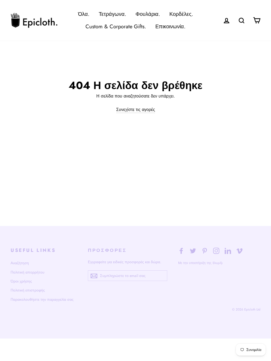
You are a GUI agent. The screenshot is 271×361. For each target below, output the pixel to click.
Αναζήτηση (20, 263)
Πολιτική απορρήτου (27, 272)
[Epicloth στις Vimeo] (239, 250)
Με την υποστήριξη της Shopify (200, 263)
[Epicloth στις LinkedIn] (228, 250)
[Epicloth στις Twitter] (193, 250)
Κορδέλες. (181, 14)
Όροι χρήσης (21, 281)
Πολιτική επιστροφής (28, 290)
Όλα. (83, 14)
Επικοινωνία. (170, 26)
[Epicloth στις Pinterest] (204, 250)
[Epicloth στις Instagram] (216, 250)
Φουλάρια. (148, 14)
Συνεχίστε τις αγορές (135, 110)
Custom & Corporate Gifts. (115, 26)
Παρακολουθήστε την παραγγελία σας (42, 299)
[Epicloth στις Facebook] (181, 250)
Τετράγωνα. (112, 14)
